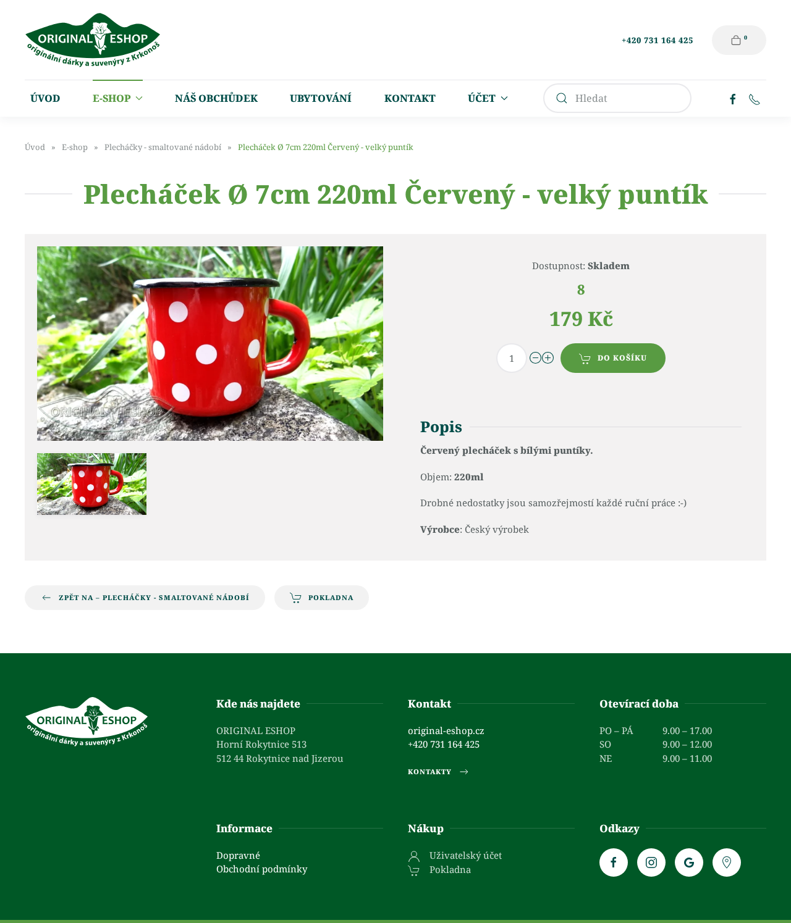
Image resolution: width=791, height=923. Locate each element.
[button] (91, 483)
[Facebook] (733, 98)
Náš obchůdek (216, 98)
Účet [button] (482, 98)
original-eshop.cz (446, 730)
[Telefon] (754, 98)
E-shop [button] (111, 98)
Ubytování (321, 98)
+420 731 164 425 (657, 40)
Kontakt (410, 98)
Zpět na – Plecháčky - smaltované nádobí (154, 597)
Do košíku (622, 358)
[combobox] (617, 98)
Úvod (45, 98)
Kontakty (430, 771)
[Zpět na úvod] (93, 39)
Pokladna (330, 597)
